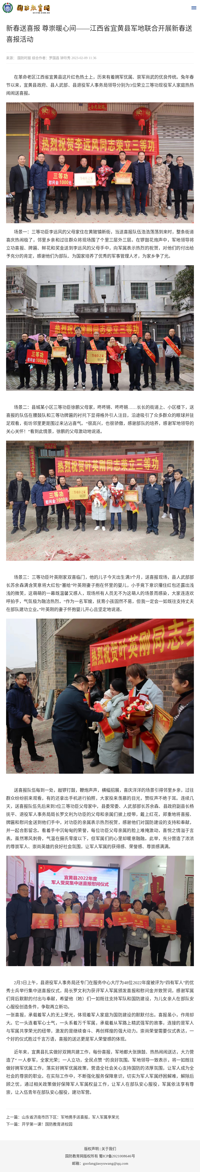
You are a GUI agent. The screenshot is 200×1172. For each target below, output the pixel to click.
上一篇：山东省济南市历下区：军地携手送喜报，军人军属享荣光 (62, 1117)
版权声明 (91, 1149)
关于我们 (108, 1149)
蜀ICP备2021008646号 (117, 1156)
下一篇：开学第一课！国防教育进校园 (39, 1124)
